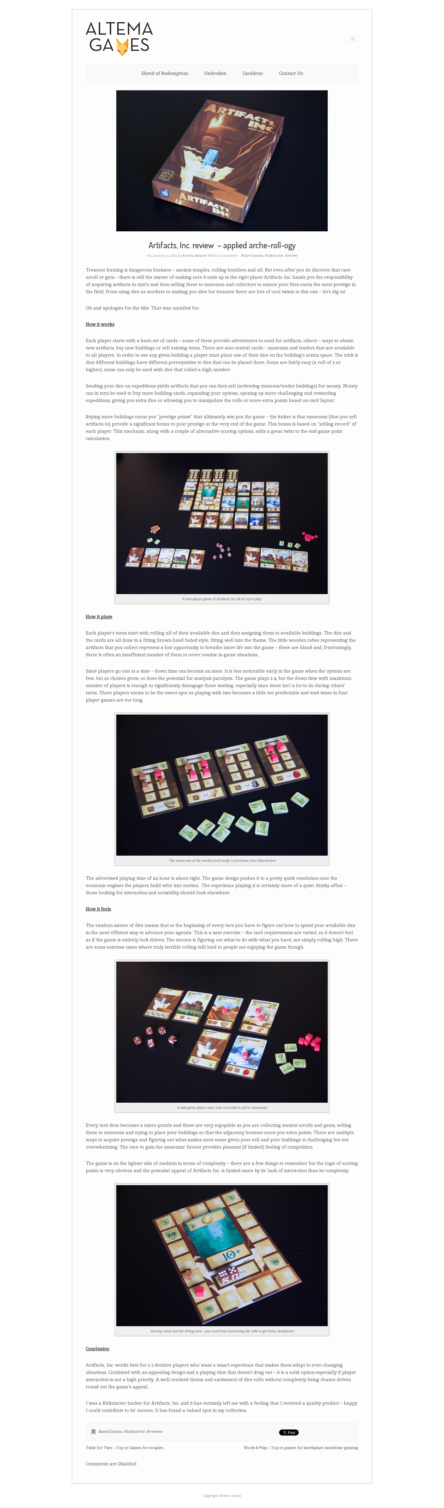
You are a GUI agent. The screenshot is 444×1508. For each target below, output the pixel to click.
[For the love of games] (119, 54)
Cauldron (253, 73)
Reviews (154, 1431)
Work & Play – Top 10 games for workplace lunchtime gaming (301, 1448)
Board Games (252, 255)
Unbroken (215, 73)
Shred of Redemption (164, 73)
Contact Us (291, 73)
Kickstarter (274, 255)
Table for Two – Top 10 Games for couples (124, 1448)
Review (291, 255)
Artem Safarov (194, 255)
